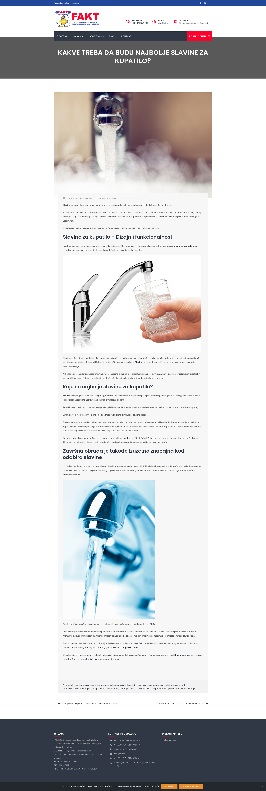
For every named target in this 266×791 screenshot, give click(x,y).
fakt (68, 684)
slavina (132, 688)
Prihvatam (169, 786)
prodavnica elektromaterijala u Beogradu (82, 688)
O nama (78, 36)
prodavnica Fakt (110, 688)
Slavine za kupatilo (152, 688)
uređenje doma (169, 688)
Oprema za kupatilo (107, 198)
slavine (139, 688)
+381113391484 (140, 23)
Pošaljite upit (197, 36)
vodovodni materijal (185, 688)
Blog (112, 36)
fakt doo (74, 684)
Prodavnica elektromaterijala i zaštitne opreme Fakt (160, 684)
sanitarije (123, 688)
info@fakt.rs (164, 23)
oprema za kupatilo (88, 684)
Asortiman (95, 36)
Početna (62, 36)
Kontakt (126, 36)
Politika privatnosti (191, 786)
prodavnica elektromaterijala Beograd (117, 684)
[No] (262, 786)
